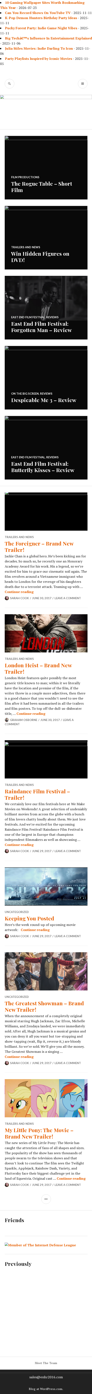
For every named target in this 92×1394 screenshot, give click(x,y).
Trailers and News (25, 247)
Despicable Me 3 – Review (43, 399)
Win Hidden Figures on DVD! (40, 256)
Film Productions (25, 177)
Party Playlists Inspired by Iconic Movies (38, 58)
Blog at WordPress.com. (46, 1389)
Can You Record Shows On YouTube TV (38, 12)
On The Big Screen (25, 393)
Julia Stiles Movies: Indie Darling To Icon (39, 48)
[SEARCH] (9, 83)
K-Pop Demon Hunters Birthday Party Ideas (41, 17)
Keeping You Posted (29, 918)
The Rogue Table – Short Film (41, 186)
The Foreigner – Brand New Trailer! (39, 546)
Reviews (52, 317)
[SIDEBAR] (46, 1199)
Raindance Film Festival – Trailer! (37, 794)
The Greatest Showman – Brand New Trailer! (44, 1006)
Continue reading (19, 591)
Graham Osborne (23, 720)
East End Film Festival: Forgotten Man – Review (41, 326)
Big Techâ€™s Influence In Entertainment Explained (48, 38)
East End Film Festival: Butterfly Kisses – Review (42, 466)
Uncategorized (17, 912)
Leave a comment (68, 598)
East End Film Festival (28, 317)
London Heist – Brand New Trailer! (38, 668)
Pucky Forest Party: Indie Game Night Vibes (41, 28)
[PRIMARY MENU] (83, 83)
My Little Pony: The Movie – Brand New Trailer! (39, 1133)
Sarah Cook (19, 598)
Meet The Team (46, 1363)
